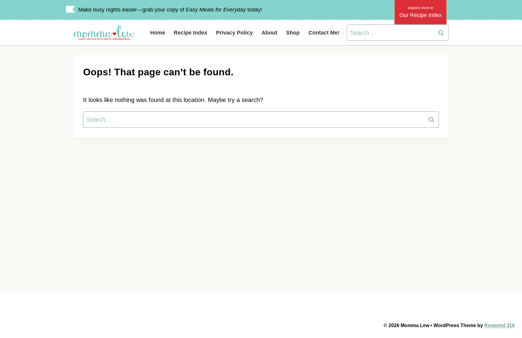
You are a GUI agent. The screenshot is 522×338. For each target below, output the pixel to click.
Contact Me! (324, 33)
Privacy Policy (234, 33)
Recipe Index (190, 33)
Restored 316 (499, 325)
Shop (293, 33)
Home (157, 33)
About (269, 33)
